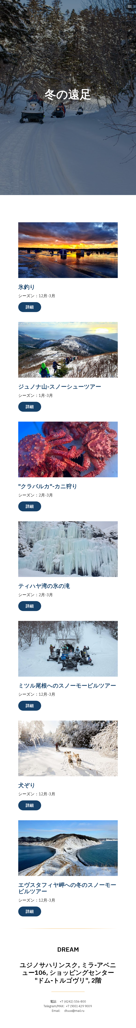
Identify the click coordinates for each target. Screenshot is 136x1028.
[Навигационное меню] (129, 6)
